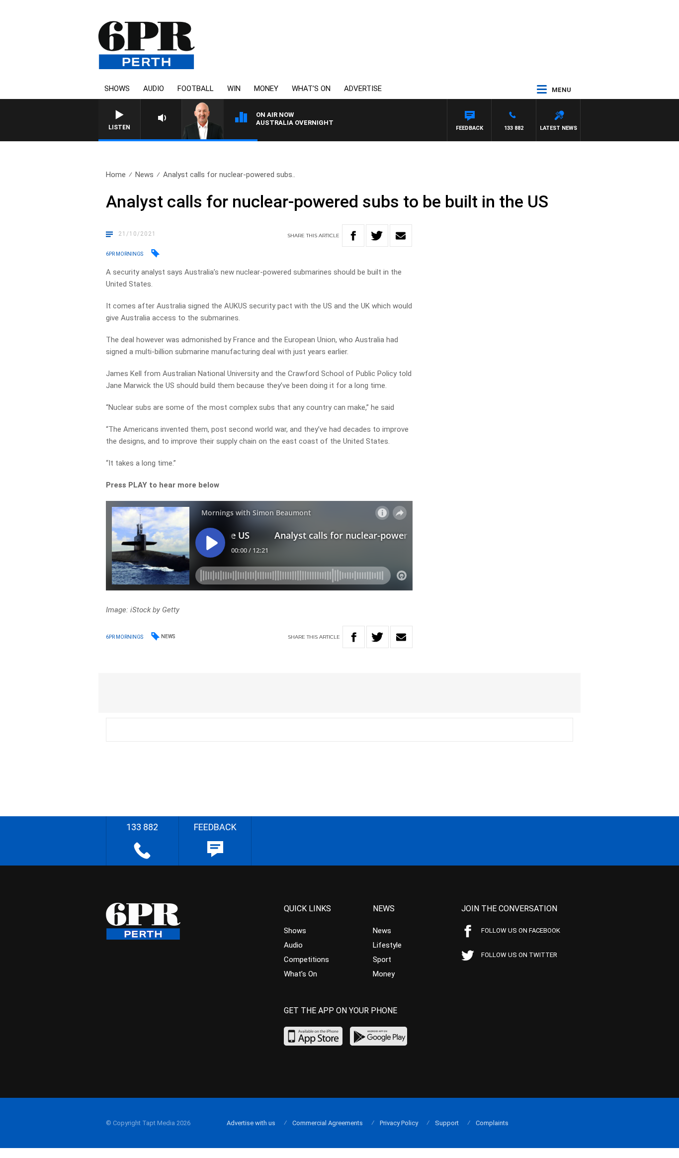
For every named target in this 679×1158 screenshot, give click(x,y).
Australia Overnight (295, 122)
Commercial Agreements (327, 1123)
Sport (382, 959)
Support (447, 1123)
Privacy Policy (399, 1123)
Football (195, 88)
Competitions (306, 959)
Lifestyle (387, 945)
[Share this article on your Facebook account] (353, 235)
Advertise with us (251, 1123)
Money (266, 88)
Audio (153, 88)
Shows (117, 88)
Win (234, 88)
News (144, 174)
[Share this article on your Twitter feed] (377, 235)
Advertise (363, 88)
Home (116, 174)
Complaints (492, 1123)
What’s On (311, 88)
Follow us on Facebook (520, 930)
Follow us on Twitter (519, 955)
